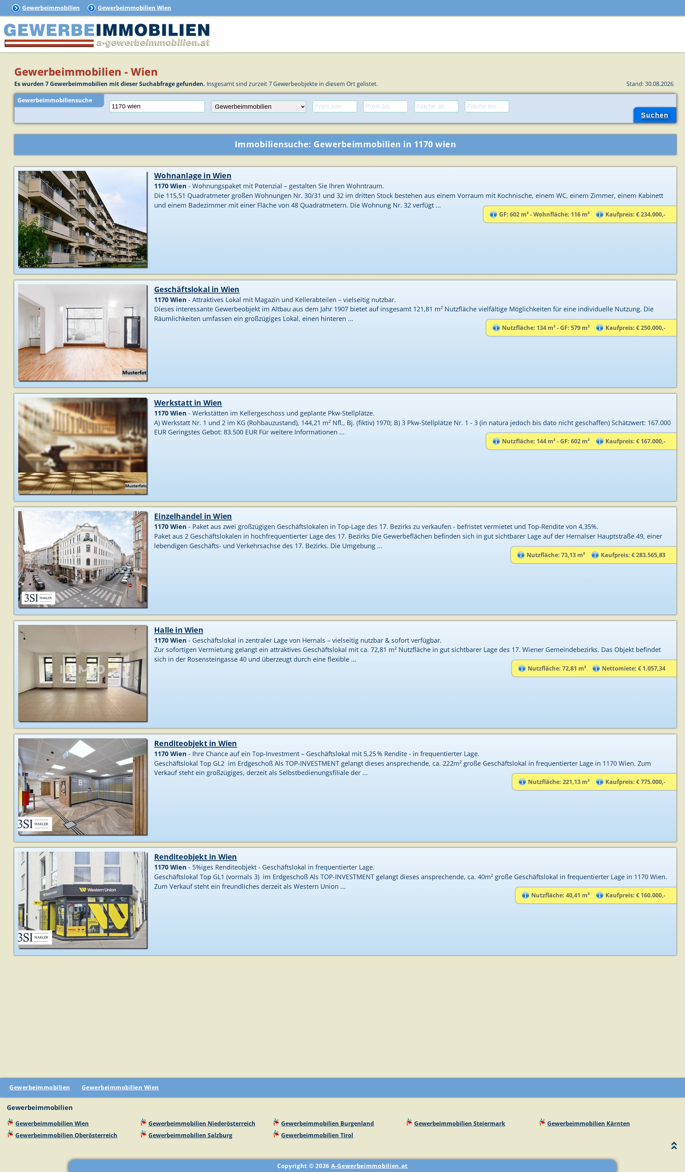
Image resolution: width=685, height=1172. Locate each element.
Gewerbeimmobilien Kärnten (588, 1123)
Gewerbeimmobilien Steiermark (459, 1123)
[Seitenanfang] (674, 1147)
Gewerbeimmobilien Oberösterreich (66, 1135)
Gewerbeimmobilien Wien (134, 8)
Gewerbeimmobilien (51, 8)
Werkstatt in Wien (188, 402)
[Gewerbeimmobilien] (107, 48)
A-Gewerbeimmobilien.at (369, 1166)
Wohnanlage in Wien (193, 175)
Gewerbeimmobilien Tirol (317, 1135)
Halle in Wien (178, 630)
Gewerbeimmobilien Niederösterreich (201, 1123)
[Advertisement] (345, 1014)
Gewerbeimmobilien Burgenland (327, 1123)
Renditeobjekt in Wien (195, 743)
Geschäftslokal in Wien (196, 289)
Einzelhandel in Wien (193, 516)
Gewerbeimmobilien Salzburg (190, 1135)
